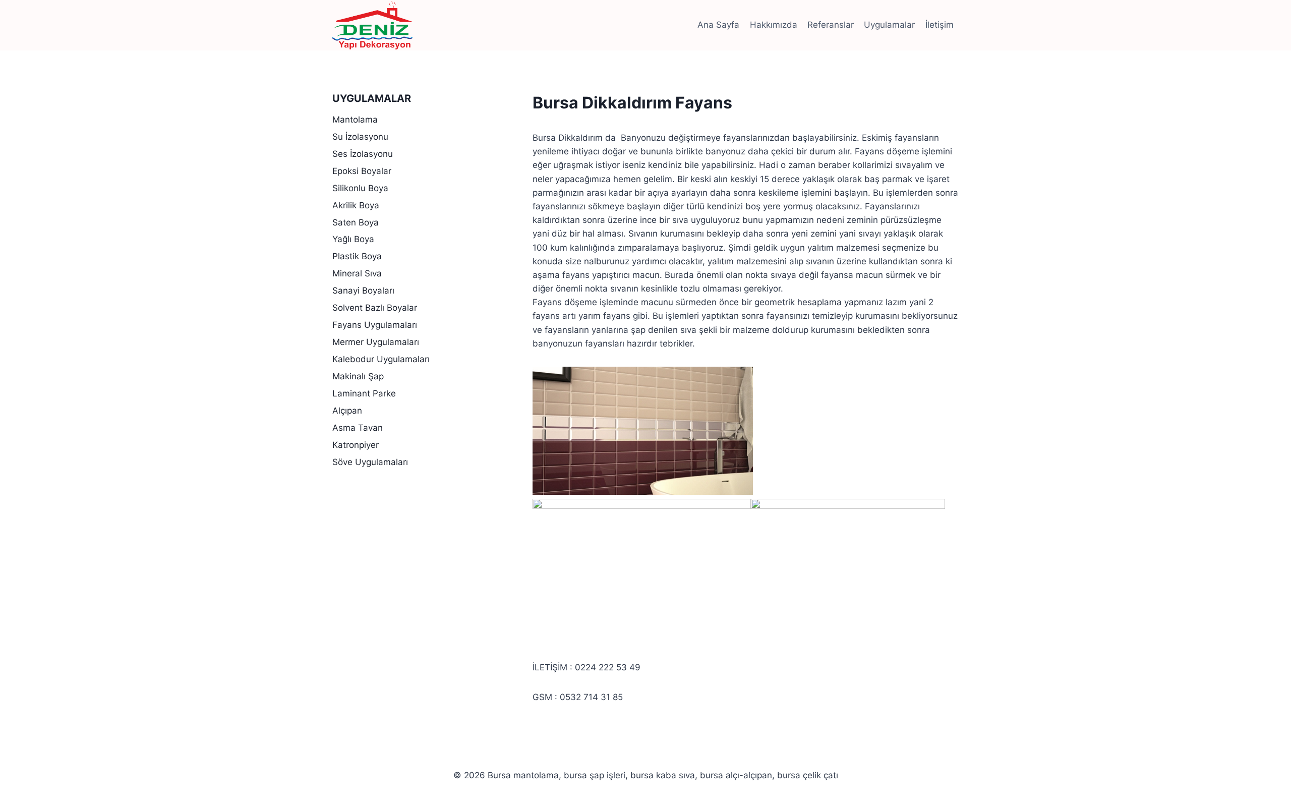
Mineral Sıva (357, 273)
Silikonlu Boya (360, 188)
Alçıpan (347, 411)
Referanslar (830, 25)
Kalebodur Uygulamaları (381, 359)
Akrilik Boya (355, 205)
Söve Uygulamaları (370, 462)
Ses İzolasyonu (362, 154)
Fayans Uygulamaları (374, 325)
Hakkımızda (773, 25)
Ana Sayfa (718, 25)
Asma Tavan (357, 428)
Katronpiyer (355, 445)
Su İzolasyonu (360, 137)
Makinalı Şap (358, 376)
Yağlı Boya (353, 239)
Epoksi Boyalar (361, 171)
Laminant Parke (364, 393)
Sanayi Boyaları (363, 290)
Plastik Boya (357, 256)
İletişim (939, 25)
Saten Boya (355, 222)
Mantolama (355, 119)
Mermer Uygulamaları (375, 342)
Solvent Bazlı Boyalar (374, 308)
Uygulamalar (889, 25)
